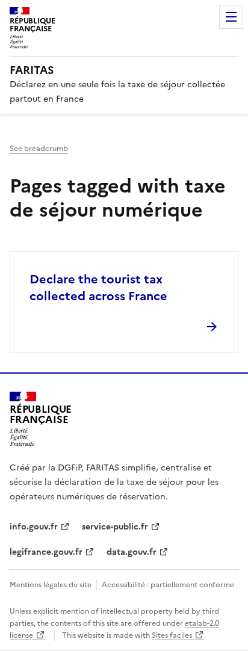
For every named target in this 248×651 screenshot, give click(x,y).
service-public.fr (115, 526)
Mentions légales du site (50, 584)
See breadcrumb (39, 148)
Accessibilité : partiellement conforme (168, 584)
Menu (231, 17)
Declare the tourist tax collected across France (98, 287)
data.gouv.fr (132, 552)
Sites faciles (172, 635)
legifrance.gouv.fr (46, 552)
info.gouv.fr (34, 526)
